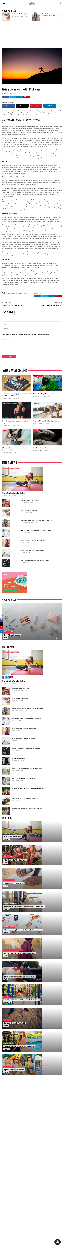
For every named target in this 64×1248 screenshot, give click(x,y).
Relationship (7, 1020)
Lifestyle (14, 403)
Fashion (6, 631)
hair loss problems (22, 165)
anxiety (27, 248)
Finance (12, 880)
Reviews (42, 376)
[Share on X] (1, 624)
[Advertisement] (32, 34)
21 (49, 396)
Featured (6, 1066)
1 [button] (53, 639)
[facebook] (9, 383)
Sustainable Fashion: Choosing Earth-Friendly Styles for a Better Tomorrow (28, 808)
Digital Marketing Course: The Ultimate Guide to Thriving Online (25, 798)
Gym (5, 403)
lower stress (11, 221)
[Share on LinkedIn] (1, 631)
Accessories (13, 631)
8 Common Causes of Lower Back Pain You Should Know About (15, 449)
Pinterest (27, 96)
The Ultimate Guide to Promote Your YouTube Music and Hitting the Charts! (28, 788)
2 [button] (55, 639)
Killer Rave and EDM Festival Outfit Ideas (30, 500)
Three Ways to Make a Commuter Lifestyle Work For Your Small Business (21, 14)
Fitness (5, 468)
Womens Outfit (18, 950)
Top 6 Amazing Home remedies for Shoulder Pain (16, 422)
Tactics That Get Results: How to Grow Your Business (32, 550)
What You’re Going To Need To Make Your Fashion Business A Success (51, 14)
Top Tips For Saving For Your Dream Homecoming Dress (33, 540)
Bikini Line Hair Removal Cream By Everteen (22, 177)
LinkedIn (20, 96)
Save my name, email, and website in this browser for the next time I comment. (26, 334)
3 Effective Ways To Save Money (18, 758)
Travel (11, 1066)
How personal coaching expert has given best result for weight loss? (16, 395)
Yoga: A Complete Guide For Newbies (13, 493)
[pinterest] (23, 383)
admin (6, 93)
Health (5, 376)
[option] (17, 16)
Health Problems (18, 293)
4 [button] (58, 639)
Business (6, 880)
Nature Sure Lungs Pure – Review (43, 394)
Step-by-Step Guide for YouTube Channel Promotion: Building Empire (27, 768)
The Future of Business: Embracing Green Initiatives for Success (35, 560)
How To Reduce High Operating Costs (29, 510)
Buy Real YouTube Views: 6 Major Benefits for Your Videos (24, 778)
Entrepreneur (13, 903)
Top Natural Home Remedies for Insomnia (46, 448)
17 (52, 423)
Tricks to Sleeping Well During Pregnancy (46, 421)
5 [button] (60, 639)
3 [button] (56, 639)
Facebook (6, 96)
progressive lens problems (10, 282)
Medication (15, 468)
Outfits (11, 856)
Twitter (13, 96)
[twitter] (14, 383)
